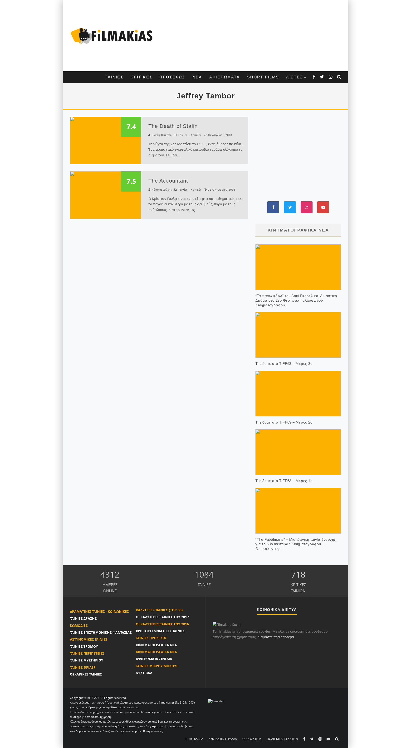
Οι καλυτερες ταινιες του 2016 (162, 624)
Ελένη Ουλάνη (162, 135)
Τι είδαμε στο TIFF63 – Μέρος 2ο (283, 422)
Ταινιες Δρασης (83, 618)
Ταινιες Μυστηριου (86, 660)
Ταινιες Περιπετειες (87, 653)
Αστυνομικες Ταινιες (88, 639)
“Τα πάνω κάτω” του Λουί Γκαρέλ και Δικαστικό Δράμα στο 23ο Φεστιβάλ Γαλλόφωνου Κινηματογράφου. (296, 300)
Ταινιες (114, 77)
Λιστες (294, 77)
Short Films (263, 77)
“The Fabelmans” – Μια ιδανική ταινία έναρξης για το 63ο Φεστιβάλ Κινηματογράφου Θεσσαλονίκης (295, 544)
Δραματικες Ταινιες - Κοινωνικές (99, 611)
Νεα (197, 77)
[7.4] (105, 140)
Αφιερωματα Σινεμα (154, 658)
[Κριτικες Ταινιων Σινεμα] (216, 701)
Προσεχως (172, 77)
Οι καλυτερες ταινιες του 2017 (162, 617)
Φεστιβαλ (144, 673)
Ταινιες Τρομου (84, 646)
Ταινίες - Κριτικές (189, 135)
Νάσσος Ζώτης (162, 189)
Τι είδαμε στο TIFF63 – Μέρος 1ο (283, 481)
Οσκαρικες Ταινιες (86, 674)
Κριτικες (141, 77)
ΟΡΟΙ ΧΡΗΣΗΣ (251, 739)
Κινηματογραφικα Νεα (156, 645)
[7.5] (105, 194)
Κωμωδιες (79, 625)
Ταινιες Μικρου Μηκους (157, 666)
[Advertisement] (249, 35)
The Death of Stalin (173, 126)
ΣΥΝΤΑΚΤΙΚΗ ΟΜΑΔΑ (223, 739)
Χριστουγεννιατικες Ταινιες (160, 631)
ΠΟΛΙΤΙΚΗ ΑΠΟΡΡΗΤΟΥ (282, 739)
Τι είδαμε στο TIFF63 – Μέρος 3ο (283, 364)
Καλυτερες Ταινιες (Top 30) (159, 610)
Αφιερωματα (224, 77)
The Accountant (168, 181)
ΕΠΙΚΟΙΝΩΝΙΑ (194, 739)
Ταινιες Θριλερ (83, 667)
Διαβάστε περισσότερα (276, 637)
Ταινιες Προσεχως (151, 638)
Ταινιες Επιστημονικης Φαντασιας (101, 632)
